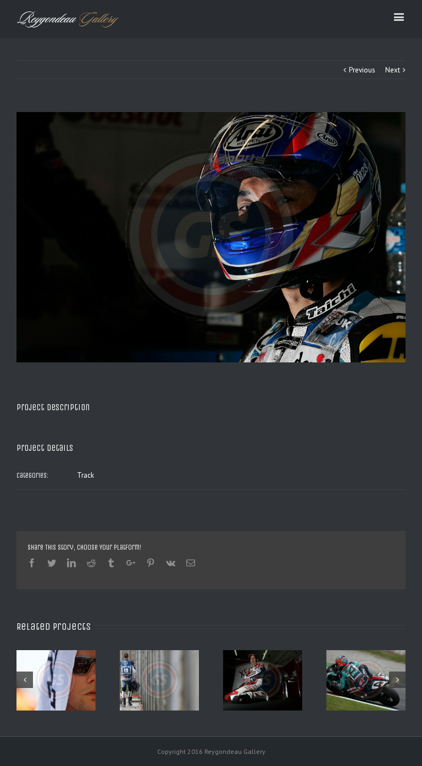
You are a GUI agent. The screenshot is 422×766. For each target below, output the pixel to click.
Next (392, 70)
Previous (362, 70)
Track (85, 475)
